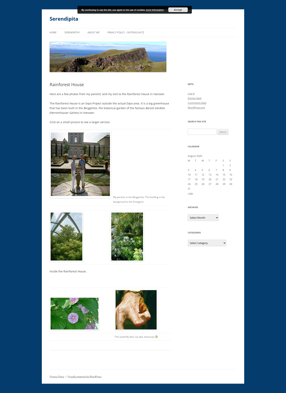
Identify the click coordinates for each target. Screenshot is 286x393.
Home (53, 32)
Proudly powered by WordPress (85, 376)
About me (94, 32)
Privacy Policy (57, 376)
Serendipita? (72, 32)
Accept (178, 9)
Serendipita (64, 18)
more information (155, 9)
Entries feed (194, 98)
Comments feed (197, 103)
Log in (191, 93)
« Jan (190, 193)
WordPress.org (196, 107)
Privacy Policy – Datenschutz (125, 32)
